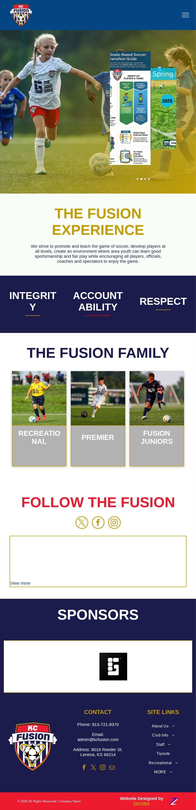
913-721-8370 (105, 724)
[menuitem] (163, 726)
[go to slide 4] (149, 179)
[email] (112, 768)
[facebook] (98, 523)
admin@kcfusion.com (98, 739)
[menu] (185, 15)
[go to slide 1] (137, 179)
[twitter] (82, 523)
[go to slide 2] (141, 179)
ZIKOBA (141, 803)
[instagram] (114, 523)
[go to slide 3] (145, 179)
